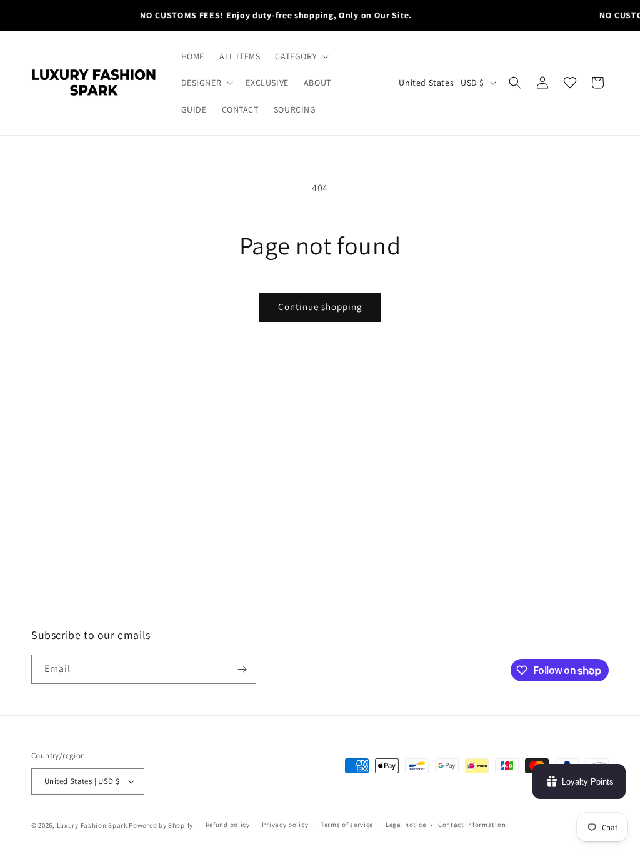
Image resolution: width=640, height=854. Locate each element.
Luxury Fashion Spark (92, 825)
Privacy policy (285, 824)
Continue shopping (320, 307)
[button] (301, 56)
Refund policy (228, 824)
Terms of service (347, 824)
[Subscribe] (242, 669)
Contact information (472, 824)
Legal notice (406, 824)
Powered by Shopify (161, 825)
